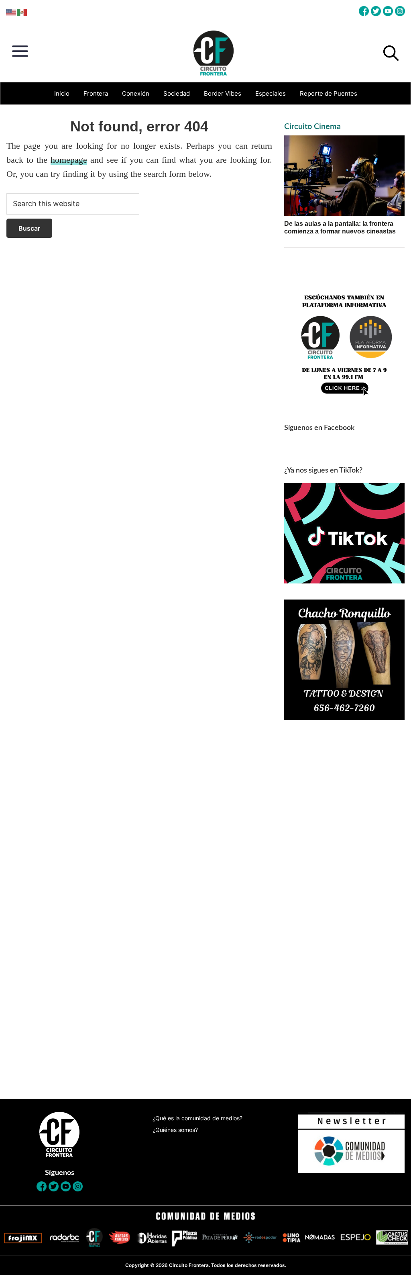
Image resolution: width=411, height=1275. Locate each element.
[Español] (22, 12)
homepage (69, 160)
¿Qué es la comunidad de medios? (197, 1118)
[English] (11, 12)
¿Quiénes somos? (175, 1129)
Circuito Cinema (312, 127)
